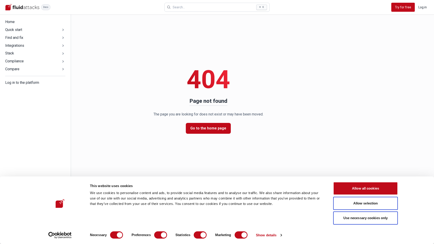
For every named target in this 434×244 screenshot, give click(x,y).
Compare (12, 69)
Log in (422, 7)
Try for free (403, 7)
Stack (9, 53)
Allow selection (365, 203)
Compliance (14, 61)
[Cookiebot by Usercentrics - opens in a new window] (60, 235)
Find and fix (14, 37)
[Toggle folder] (63, 30)
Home (10, 22)
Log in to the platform (22, 82)
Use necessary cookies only (365, 218)
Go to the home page (208, 128)
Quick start (13, 30)
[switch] (160, 235)
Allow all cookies (365, 188)
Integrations (14, 45)
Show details (266, 235)
